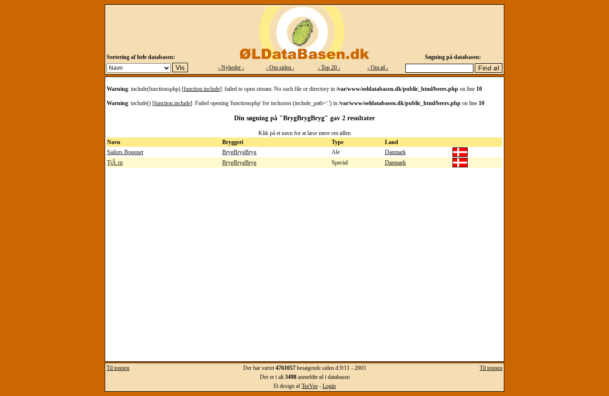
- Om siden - (280, 67)
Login (329, 386)
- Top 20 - (329, 67)
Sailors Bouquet (125, 152)
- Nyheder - (231, 67)
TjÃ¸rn (115, 162)
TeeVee (310, 386)
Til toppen (118, 368)
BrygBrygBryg (239, 152)
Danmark (395, 152)
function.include (202, 89)
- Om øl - (377, 67)
